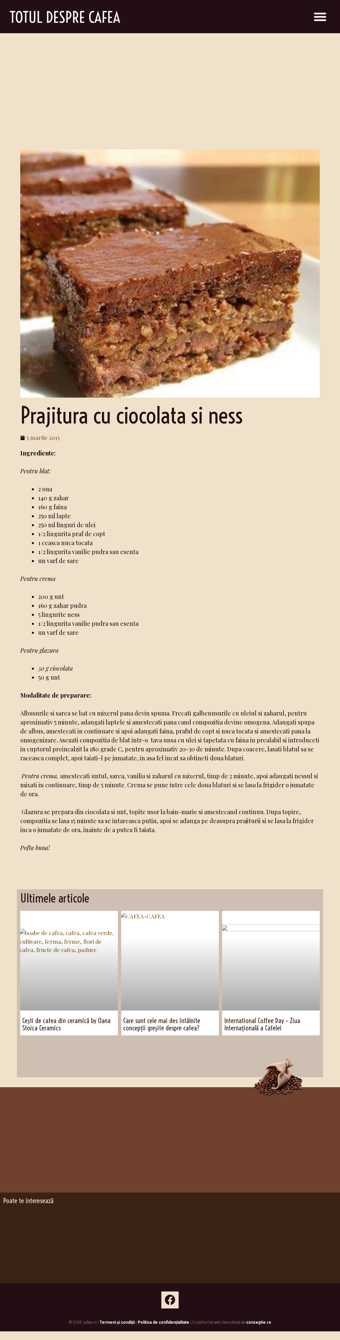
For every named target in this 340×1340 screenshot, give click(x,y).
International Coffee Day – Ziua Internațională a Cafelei (262, 1024)
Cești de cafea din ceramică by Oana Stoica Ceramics (66, 1024)
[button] (320, 17)
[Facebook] (169, 1300)
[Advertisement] (170, 83)
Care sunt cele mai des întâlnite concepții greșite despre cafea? (161, 1024)
